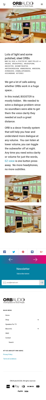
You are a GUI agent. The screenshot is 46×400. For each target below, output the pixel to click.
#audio (8, 64)
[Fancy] (32, 252)
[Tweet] (13, 252)
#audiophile (17, 64)
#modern (36, 68)
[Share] (4, 252)
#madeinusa (25, 68)
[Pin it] (23, 252)
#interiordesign (12, 68)
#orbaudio (9, 71)
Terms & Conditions (9, 359)
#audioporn (29, 64)
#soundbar (10, 73)
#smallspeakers (22, 71)
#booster (9, 66)
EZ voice (10, 160)
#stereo (20, 73)
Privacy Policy (7, 354)
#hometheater (21, 66)
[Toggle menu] (38, 320)
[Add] (41, 252)
